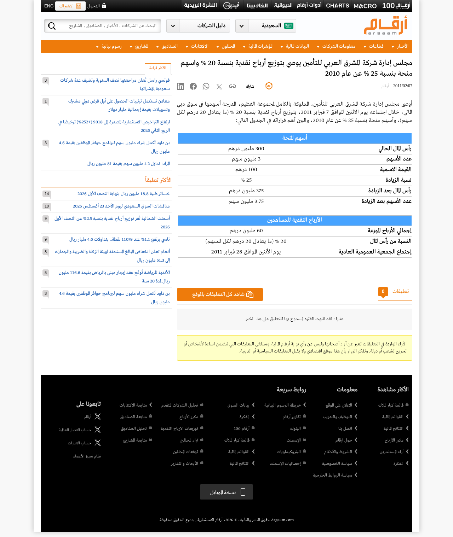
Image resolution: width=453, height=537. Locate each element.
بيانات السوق (239, 405)
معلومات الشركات (338, 46)
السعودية (271, 25)
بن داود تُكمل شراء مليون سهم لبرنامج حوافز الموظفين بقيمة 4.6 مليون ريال (114, 147)
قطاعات (376, 46)
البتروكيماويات (289, 452)
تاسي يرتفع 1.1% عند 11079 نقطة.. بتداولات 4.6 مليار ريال (119, 240)
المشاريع (141, 46)
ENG (48, 6)
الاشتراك (66, 6)
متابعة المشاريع (135, 440)
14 (47, 194)
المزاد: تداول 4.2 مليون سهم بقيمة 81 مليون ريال (128, 164)
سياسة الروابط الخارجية (332, 475)
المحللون (228, 46)
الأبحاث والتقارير (184, 464)
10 (47, 206)
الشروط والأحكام (338, 452)
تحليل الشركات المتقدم (179, 405)
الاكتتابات (199, 46)
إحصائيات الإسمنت (285, 464)
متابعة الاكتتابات (133, 405)
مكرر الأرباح (394, 440)
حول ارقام (344, 440)
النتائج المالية (393, 429)
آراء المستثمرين (391, 452)
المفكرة (398, 464)
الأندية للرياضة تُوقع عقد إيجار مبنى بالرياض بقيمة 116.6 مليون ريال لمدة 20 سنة (114, 277)
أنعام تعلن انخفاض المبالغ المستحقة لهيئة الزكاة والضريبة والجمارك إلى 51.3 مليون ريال (112, 256)
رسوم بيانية (111, 46)
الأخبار (402, 46)
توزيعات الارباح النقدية (179, 429)
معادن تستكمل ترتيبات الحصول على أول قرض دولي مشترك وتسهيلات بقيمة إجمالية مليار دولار (119, 105)
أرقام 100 (242, 429)
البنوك (295, 429)
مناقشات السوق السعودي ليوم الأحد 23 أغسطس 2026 (121, 206)
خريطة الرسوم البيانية (282, 405)
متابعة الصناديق (133, 417)
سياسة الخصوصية (337, 464)
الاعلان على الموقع (339, 405)
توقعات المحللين (185, 452)
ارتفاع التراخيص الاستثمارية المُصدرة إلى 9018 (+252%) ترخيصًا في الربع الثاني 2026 (114, 126)
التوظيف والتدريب (337, 417)
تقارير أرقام (292, 417)
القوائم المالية (392, 417)
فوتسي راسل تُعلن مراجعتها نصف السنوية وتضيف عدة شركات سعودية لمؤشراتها (115, 84)
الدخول (93, 6)
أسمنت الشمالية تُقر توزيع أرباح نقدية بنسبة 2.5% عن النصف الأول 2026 (112, 223)
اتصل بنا (345, 429)
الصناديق (169, 46)
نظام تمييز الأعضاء (87, 456)
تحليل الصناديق (134, 429)
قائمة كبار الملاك (390, 405)
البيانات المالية (297, 46)
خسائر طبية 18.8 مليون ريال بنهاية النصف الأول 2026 (124, 194)
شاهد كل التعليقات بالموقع (218, 294)
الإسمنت (294, 440)
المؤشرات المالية (260, 46)
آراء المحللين (189, 440)
